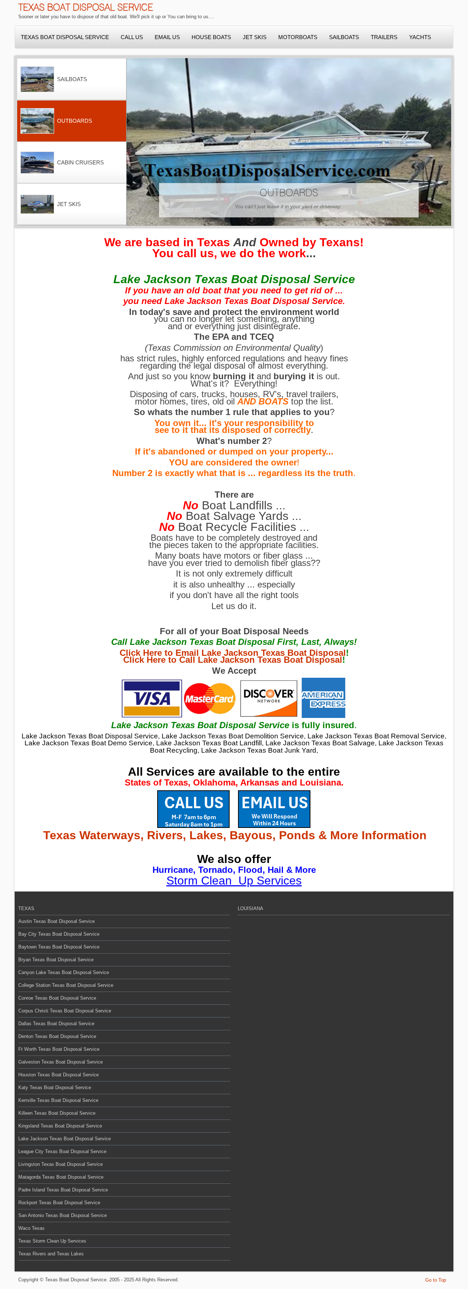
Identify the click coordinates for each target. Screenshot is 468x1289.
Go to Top (435, 1280)
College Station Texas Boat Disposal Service (65, 985)
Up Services (270, 880)
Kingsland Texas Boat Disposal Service (60, 1126)
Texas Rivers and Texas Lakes (51, 1253)
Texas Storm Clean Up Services (52, 1241)
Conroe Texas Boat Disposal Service (57, 998)
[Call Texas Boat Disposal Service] (193, 808)
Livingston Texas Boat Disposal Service (60, 1164)
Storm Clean (200, 880)
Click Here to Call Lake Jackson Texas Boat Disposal (232, 660)
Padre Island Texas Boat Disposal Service (63, 1190)
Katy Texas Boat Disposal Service (54, 1087)
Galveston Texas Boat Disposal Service (60, 1062)
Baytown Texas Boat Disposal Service (58, 947)
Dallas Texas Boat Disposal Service (56, 1023)
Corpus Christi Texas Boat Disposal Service (64, 1011)
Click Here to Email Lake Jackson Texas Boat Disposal (233, 653)
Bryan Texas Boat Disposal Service (56, 959)
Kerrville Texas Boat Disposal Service (58, 1100)
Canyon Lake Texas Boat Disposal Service (63, 972)
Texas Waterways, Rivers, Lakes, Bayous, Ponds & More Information (235, 835)
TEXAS (26, 908)
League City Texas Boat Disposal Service (62, 1151)
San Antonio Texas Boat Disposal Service (62, 1215)
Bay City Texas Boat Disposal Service (58, 934)
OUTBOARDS (289, 192)
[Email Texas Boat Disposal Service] (274, 808)
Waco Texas (31, 1228)
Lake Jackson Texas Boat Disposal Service (64, 1138)
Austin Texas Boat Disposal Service (56, 921)
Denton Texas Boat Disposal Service (57, 1036)
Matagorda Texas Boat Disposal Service (60, 1177)
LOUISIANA (250, 908)
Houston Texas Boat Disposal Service (58, 1074)
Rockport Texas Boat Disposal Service (59, 1202)
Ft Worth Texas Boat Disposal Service (58, 1049)
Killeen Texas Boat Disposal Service (56, 1113)
